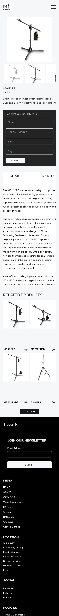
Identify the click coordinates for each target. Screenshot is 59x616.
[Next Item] (48, 39)
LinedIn (7, 597)
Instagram (8, 592)
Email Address (15, 448)
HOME (6, 487)
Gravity (7, 511)
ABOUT (7, 492)
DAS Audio (9, 517)
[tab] (19, 176)
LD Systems (9, 507)
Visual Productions (13, 502)
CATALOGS (9, 497)
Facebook (8, 588)
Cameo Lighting (11, 526)
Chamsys (8, 521)
